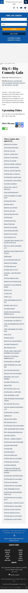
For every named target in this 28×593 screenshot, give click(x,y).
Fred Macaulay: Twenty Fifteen (12, 180)
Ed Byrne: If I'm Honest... (11, 482)
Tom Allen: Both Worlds (10, 445)
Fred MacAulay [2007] (10, 266)
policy (18, 587)
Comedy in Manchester (18, 538)
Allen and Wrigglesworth (11, 192)
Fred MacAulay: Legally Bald (12, 361)
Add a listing (14, 34)
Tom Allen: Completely (10, 184)
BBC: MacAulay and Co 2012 (12, 388)
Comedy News (7, 550)
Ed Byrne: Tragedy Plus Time (12, 170)
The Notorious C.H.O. (10, 237)
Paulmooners (8, 415)
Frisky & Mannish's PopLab (12, 489)
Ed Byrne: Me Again (9, 211)
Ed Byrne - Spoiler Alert (11, 154)
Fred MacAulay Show (10, 201)
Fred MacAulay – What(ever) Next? (14, 503)
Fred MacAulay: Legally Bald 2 (12, 392)
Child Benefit (8, 256)
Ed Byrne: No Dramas (10, 161)
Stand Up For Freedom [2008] (12, 281)
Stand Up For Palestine (10, 263)
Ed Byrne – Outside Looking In (13, 438)
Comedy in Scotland (14, 540)
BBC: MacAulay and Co (10, 422)
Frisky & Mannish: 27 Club (11, 395)
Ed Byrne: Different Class (11, 278)
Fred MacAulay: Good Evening (12, 177)
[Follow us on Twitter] (18, 7)
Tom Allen (15, 85)
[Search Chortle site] (26, 2)
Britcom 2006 (8, 290)
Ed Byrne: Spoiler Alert (10, 455)
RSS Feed (7, 554)
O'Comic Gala (8, 293)
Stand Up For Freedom (10, 144)
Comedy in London (8, 538)
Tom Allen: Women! (9, 308)
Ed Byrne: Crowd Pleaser (11, 157)
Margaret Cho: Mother (10, 419)
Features (20, 554)
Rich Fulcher (8, 85)
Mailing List (7, 552)
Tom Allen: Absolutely (10, 465)
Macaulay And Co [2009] (11, 305)
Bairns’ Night (8, 385)
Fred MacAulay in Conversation (13, 458)
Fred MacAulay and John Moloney (13, 475)
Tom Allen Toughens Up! (11, 344)
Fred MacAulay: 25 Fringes (11, 412)
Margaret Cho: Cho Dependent (13, 373)
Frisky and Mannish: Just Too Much (14, 429)
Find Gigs (14, 29)
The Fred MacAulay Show (11, 147)
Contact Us (20, 560)
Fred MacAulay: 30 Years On (12, 174)
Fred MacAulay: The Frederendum (14, 425)
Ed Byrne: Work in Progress (12, 512)
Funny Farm (7, 334)
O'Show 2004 (8, 296)
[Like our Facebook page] (14, 7)
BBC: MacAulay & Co (10, 347)
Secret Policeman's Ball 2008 (12, 259)
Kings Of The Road (9, 224)
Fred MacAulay (18, 81)
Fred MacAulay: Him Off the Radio (13, 442)
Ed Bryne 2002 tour (9, 151)
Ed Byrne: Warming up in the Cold (13, 317)
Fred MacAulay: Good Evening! (12, 519)
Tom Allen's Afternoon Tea (11, 382)
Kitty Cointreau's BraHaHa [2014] (13, 432)
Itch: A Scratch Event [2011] (11, 370)
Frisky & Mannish (7, 83)
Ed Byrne (10, 81)
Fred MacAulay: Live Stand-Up (12, 320)
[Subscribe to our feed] (14, 535)
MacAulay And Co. (9, 338)
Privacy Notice (8, 560)
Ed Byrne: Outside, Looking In (12, 164)
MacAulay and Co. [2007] (11, 269)
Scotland (17, 40)
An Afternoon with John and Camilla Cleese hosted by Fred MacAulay (12, 470)
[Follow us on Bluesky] (26, 7)
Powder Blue (15, 584)
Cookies (7, 558)
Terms (20, 556)
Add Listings (7, 556)
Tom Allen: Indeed (9, 452)
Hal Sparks (16, 83)
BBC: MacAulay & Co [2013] (11, 404)
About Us (20, 558)
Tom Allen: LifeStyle (9, 435)
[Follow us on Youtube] (22, 7)
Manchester (11, 40)
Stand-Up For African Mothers (13, 341)
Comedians (20, 550)
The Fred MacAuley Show (11, 214)
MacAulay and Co (9, 204)
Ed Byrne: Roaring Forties (11, 167)
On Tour (20, 552)
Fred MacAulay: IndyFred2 (11, 462)
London (18, 38)
